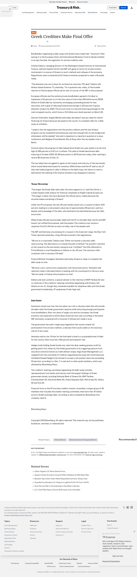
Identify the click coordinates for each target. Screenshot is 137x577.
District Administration (67, 566)
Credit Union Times (65, 563)
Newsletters (113, 7)
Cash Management (11, 525)
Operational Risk (10, 538)
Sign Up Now (117, 556)
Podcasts (33, 528)
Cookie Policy (86, 525)
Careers (7, 548)
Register (123, 7)
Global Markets (9, 541)
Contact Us (59, 535)
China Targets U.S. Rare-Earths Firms (50, 471)
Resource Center (82, 2)
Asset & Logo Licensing (64, 532)
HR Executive (51, 566)
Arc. (50, 572)
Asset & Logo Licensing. (93, 455)
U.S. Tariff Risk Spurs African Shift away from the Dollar (57, 490)
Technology (8, 544)
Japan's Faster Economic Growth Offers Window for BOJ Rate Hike (62, 475)
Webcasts (72, 2)
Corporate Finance (10, 535)
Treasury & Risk (93, 563)
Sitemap (33, 538)
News (34, 32)
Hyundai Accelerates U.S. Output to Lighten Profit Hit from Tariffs (62, 482)
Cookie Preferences (93, 572)
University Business (84, 566)
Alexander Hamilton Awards (58, 2)
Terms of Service (87, 528)
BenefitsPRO (49, 563)
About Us (59, 525)
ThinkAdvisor (15, 563)
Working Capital (9, 528)
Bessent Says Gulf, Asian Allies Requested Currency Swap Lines (61, 479)
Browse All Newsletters (111, 561)
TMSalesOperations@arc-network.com (52, 455)
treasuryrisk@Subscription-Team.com (18, 515)
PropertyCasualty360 (32, 563)
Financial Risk (9, 532)
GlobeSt (79, 563)
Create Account (112, 528)
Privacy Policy (86, 532)
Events (32, 535)
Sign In (109, 525)
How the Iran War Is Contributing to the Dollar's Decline (57, 486)
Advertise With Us (62, 528)
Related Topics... (44, 440)
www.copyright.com (80, 452)
